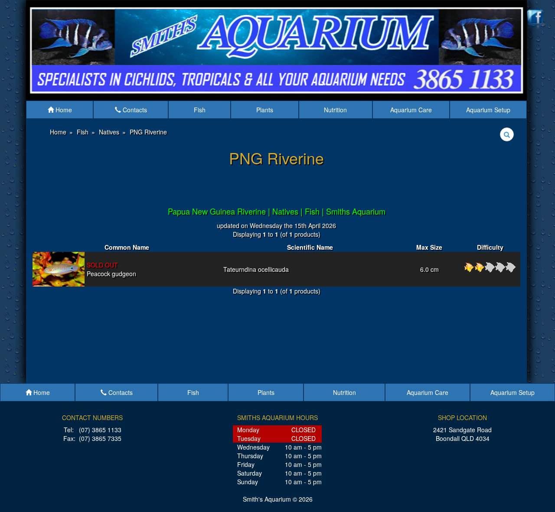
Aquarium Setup (488, 109)
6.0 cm (429, 269)
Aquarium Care (411, 109)
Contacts (134, 109)
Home (63, 109)
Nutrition (335, 109)
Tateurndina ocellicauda (256, 269)
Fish (200, 109)
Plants (264, 109)
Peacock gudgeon (111, 269)
